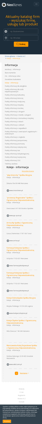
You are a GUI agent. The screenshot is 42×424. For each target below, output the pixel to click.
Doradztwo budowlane (13, 79)
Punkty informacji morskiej (14, 108)
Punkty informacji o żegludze (15, 137)
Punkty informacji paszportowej (16, 140)
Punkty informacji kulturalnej (15, 95)
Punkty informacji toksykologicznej (17, 154)
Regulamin (21, 395)
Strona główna (10, 56)
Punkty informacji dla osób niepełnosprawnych (14, 90)
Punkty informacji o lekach (14, 122)
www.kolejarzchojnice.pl (18, 313)
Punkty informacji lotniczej (14, 98)
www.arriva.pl (14, 241)
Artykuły (21, 389)
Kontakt (21, 402)
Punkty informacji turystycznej (15, 157)
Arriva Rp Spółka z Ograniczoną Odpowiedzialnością (19, 224)
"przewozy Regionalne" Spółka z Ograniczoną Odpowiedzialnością (20, 199)
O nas (21, 392)
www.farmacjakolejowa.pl (19, 266)
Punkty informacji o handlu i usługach (18, 115)
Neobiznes (12, 4)
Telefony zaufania (11, 164)
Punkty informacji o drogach (15, 112)
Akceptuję (7, 421)
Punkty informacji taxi (12, 150)
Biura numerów (10, 73)
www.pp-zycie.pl (15, 215)
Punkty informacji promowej (15, 144)
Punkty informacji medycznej (15, 102)
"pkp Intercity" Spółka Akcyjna (19, 175)
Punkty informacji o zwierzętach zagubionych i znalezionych (21, 133)
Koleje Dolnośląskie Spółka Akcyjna (21, 298)
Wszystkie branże (28, 171)
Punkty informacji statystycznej (16, 147)
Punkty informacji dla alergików (16, 86)
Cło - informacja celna (12, 76)
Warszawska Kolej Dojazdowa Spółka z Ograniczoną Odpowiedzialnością (22, 346)
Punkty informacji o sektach (14, 125)
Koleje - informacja (11, 83)
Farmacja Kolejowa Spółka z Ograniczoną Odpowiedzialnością (20, 249)
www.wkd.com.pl (15, 364)
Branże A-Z (21, 56)
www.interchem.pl (16, 190)
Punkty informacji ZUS (12, 160)
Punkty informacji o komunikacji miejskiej (19, 118)
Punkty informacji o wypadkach (16, 128)
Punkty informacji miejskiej (14, 105)
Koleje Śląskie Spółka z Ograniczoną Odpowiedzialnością (21, 321)
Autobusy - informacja (12, 69)
